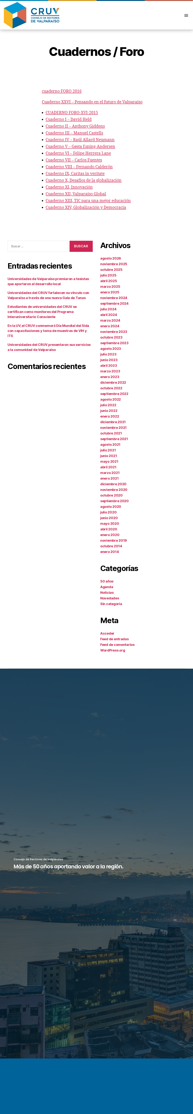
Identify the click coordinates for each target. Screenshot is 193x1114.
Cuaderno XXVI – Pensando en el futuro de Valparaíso (92, 102)
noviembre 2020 (113, 490)
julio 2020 (108, 512)
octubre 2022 (111, 388)
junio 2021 (108, 456)
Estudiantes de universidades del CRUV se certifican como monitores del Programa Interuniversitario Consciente (42, 312)
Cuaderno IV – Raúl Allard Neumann (80, 139)
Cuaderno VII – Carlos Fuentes (74, 160)
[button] (186, 15)
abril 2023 (108, 366)
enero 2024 (109, 326)
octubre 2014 (111, 546)
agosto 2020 (110, 507)
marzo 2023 (110, 371)
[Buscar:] (37, 247)
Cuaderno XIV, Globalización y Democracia (86, 207)
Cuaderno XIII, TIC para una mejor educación (88, 200)
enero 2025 (109, 292)
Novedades (109, 598)
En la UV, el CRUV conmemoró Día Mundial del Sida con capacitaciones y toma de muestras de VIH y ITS (48, 331)
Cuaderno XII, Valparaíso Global (76, 194)
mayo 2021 (109, 461)
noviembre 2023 (113, 332)
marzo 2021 (109, 473)
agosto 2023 (110, 349)
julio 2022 (108, 405)
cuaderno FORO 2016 (62, 91)
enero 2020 (109, 535)
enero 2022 (109, 416)
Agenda (106, 587)
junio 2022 (108, 411)
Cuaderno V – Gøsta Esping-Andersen (80, 146)
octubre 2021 (111, 433)
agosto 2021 (110, 445)
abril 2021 (108, 467)
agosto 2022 (110, 399)
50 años (106, 581)
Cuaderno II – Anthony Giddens (75, 126)
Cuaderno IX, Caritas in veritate (75, 173)
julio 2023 (108, 354)
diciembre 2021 (113, 422)
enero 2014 (109, 552)
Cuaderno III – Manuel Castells (74, 133)
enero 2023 (109, 377)
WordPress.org (112, 650)
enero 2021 (109, 478)
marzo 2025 (110, 287)
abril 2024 (108, 315)
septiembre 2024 (114, 303)
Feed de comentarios (117, 645)
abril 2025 (108, 281)
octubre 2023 (111, 337)
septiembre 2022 (114, 394)
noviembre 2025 (113, 264)
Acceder (107, 633)
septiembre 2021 (114, 439)
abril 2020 (108, 529)
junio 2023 (108, 360)
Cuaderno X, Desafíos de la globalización (84, 180)
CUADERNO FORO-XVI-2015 (72, 112)
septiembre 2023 (114, 343)
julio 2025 (108, 275)
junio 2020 (109, 518)
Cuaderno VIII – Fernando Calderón (79, 166)
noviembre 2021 (113, 428)
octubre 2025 (111, 270)
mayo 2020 (109, 523)
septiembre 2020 (114, 501)
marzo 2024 (110, 320)
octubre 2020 (111, 495)
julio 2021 (108, 450)
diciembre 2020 (113, 484)
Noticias (107, 593)
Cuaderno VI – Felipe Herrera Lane (78, 153)
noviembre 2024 (113, 298)
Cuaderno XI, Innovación (69, 187)
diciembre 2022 (113, 382)
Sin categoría (111, 604)
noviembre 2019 (113, 540)
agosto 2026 (110, 258)
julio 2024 (108, 309)
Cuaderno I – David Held (69, 119)
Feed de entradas (114, 639)
